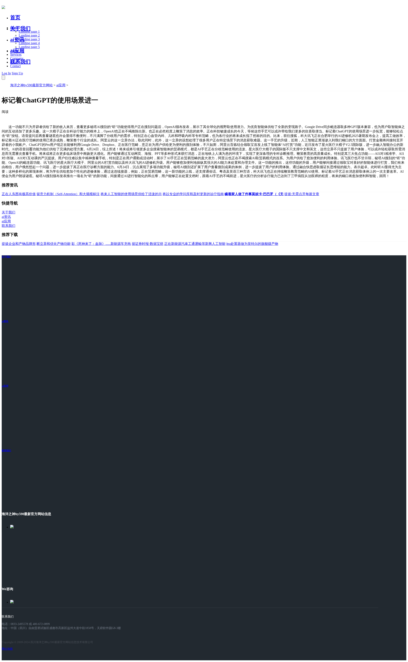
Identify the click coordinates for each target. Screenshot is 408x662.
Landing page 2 (29, 35)
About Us (16, 51)
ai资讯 (17, 39)
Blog (13, 62)
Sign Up (17, 73)
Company (16, 58)
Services (15, 54)
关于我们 (20, 28)
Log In (6, 73)
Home (14, 28)
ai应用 (60, 85)
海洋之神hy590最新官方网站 (31, 85)
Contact (15, 66)
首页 (15, 17)
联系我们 (20, 61)
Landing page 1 (29, 31)
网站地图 (7, 648)
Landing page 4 (29, 43)
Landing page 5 (29, 47)
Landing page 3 (29, 39)
